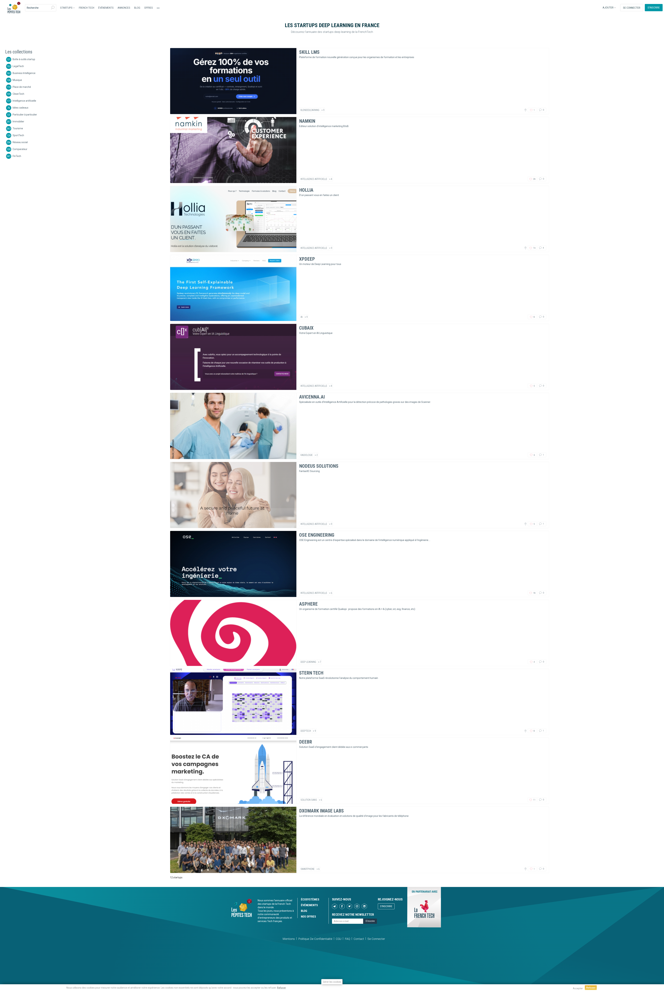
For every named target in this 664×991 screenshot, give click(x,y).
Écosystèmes (310, 899)
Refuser (281, 987)
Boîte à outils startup (24, 59)
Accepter (578, 988)
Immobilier (18, 121)
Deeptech (306, 731)
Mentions (289, 939)
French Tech (86, 7)
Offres (148, 7)
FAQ (347, 939)
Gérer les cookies (332, 981)
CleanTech (18, 93)
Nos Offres (308, 916)
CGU (338, 939)
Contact (359, 939)
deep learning (308, 662)
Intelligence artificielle (24, 100)
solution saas (309, 799)
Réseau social (20, 142)
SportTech (18, 135)
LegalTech (18, 66)
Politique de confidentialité (315, 939)
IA (302, 317)
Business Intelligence (24, 73)
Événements (106, 7)
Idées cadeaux (20, 107)
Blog (137, 7)
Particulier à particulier (25, 114)
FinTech (17, 156)
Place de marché (22, 86)
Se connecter (631, 7)
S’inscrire (654, 7)
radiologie (307, 455)
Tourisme (18, 128)
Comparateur (20, 149)
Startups (66, 7)
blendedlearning (310, 110)
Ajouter (608, 7)
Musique (17, 79)
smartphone (308, 869)
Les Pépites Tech (14, 8)
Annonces (124, 7)
